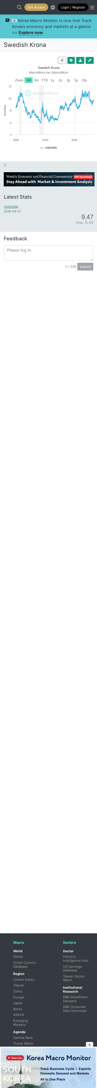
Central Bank (23, 1038)
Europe (18, 997)
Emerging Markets (21, 1023)
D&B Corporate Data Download (75, 1009)
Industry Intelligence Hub (75, 958)
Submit (85, 267)
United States (24, 979)
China (17, 991)
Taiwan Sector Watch (74, 978)
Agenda (19, 1032)
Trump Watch (23, 1043)
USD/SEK (11, 207)
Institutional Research (72, 989)
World (17, 951)
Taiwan (18, 985)
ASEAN (18, 1015)
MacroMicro (9, 7)
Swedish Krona (25, 44)
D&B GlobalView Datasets (76, 999)
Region (18, 974)
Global (18, 956)
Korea (17, 1009)
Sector (68, 951)
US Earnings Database (73, 968)
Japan (17, 1003)
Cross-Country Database (25, 964)
